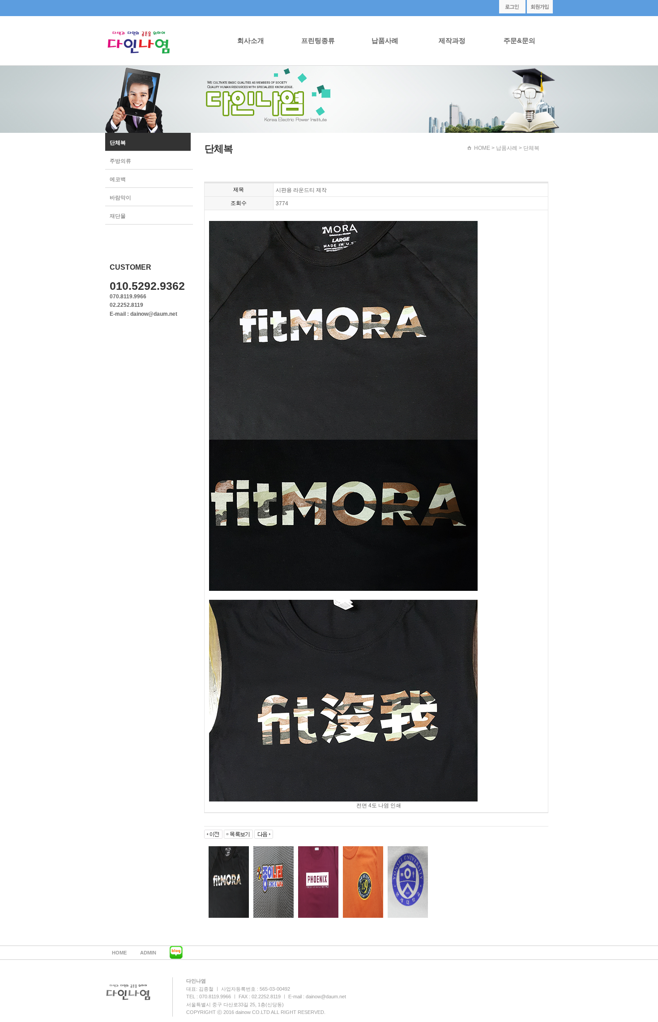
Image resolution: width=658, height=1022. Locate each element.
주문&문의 (519, 40)
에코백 (118, 179)
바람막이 (120, 198)
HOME (482, 148)
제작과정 (452, 40)
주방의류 (120, 161)
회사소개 (250, 40)
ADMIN (148, 952)
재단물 (118, 216)
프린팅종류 (318, 40)
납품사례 (385, 40)
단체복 (118, 143)
